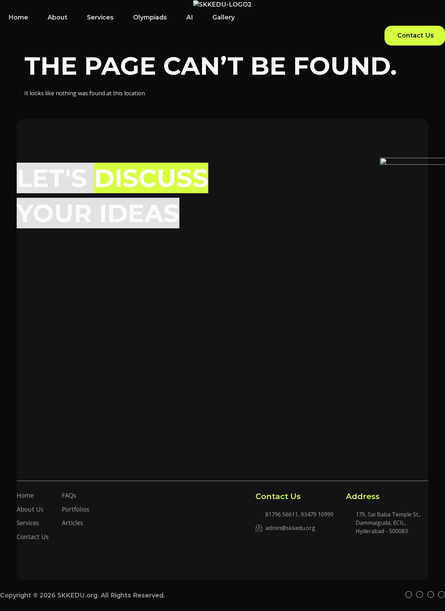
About (57, 17)
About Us (30, 509)
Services (100, 17)
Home (18, 17)
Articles (72, 523)
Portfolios (75, 509)
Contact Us (33, 536)
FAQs (69, 495)
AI (189, 17)
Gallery (223, 17)
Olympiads (150, 17)
